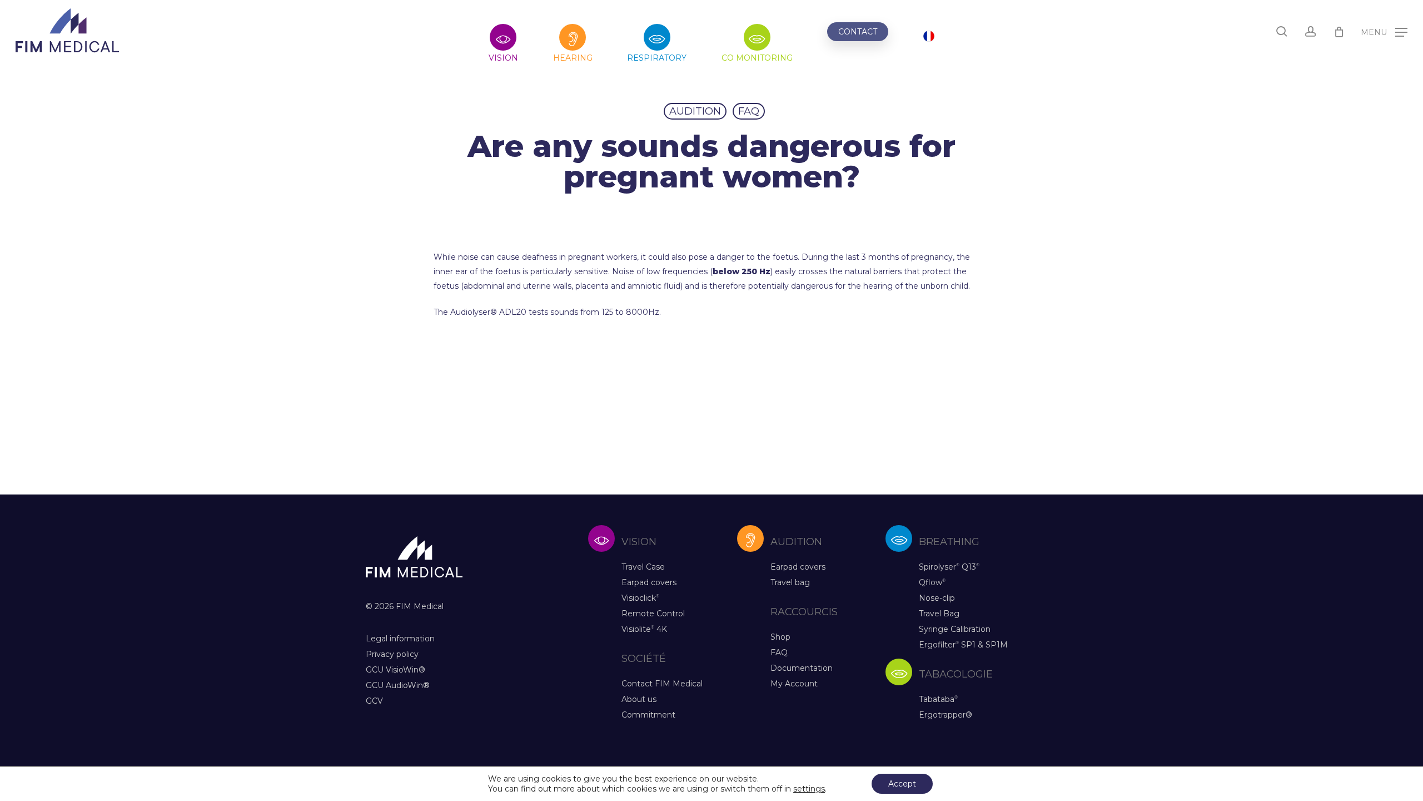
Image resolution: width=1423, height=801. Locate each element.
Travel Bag (939, 614)
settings (809, 789)
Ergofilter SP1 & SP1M (963, 645)
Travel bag (790, 582)
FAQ (748, 111)
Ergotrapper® (945, 715)
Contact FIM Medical (662, 684)
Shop (780, 637)
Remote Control (653, 614)
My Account (794, 684)
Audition (695, 111)
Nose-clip (937, 598)
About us (638, 699)
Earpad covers (648, 582)
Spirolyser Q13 (949, 567)
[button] (1384, 31)
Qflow (932, 582)
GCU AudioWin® (398, 685)
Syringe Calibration (955, 629)
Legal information (400, 639)
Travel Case (643, 567)
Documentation (801, 668)
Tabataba (938, 699)
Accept (902, 784)
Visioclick (640, 598)
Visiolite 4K (644, 629)
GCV (374, 701)
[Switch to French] (928, 37)
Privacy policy (392, 654)
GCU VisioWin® (395, 670)
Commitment (648, 715)
